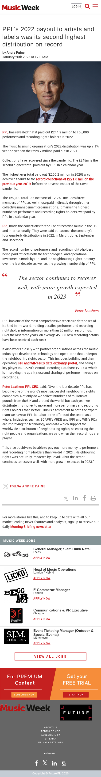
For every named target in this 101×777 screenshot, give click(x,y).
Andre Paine (15, 52)
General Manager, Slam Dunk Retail (62, 549)
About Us (50, 727)
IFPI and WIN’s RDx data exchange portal (47, 363)
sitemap (50, 738)
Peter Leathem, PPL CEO (20, 386)
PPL (5, 132)
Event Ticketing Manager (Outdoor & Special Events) (63, 633)
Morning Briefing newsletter (30, 526)
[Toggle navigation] (95, 6)
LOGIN (76, 6)
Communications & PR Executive (60, 610)
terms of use (50, 731)
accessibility (50, 734)
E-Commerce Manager (51, 590)
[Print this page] (94, 498)
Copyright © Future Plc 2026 (50, 773)
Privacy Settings (50, 742)
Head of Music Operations (54, 569)
